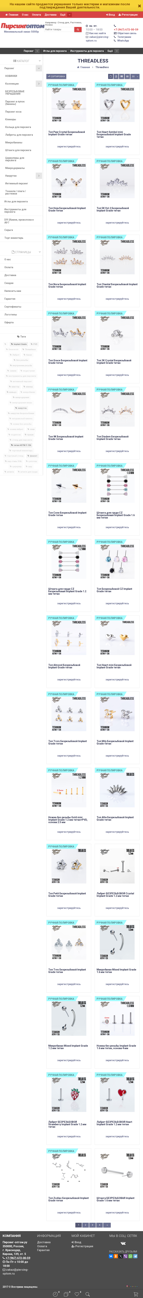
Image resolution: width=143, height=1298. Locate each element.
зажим (13, 371)
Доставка (51, 14)
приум (30, 435)
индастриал (29, 371)
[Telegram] (135, 1256)
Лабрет (16, 355)
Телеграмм (124, 37)
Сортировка (57, 76)
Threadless (30, 349)
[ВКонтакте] (111, 1256)
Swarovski (13, 349)
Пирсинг (29, 51)
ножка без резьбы (22, 424)
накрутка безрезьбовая (22, 413)
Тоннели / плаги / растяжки (15, 192)
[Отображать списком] (121, 76)
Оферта (9, 322)
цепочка (32, 461)
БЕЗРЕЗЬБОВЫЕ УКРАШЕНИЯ (14, 92)
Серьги (8, 230)
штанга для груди (28, 472)
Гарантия (9, 298)
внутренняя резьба (22, 365)
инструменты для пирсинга (22, 376)
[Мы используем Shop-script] (133, 1286)
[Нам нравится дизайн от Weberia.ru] (127, 1286)
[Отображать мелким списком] (127, 76)
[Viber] (125, 1256)
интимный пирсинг (22, 381)
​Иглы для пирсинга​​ (55, 51)
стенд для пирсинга (22, 440)
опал (32, 429)
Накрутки (11, 175)
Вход (111, 14)
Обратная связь (126, 33)
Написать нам (12, 291)
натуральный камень (22, 418)
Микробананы (13, 142)
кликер (29, 387)
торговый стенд (15, 456)
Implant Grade (20, 344)
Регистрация (129, 14)
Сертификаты (12, 306)
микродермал (22, 397)
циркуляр (17, 466)
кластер (15, 387)
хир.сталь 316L (14, 461)
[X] (121, 1256)
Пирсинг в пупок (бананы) (15, 102)
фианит (33, 456)
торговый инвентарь (22, 451)
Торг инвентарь (13, 237)
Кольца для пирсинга (18, 127)
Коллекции (12, 83)
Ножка (48, 24)
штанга (10, 472)
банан (29, 355)
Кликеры (10, 119)
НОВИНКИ (11, 76)
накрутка (22, 408)
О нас (25, 14)
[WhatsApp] (130, 1256)
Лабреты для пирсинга (19, 134)
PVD (35, 344)
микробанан (29, 392)
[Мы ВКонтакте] (123, 1243)
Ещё (63, 14)
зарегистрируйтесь (69, 146)
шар (30, 466)
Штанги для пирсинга (18, 150)
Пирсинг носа (13, 111)
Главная (13, 14)
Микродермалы (15, 168)
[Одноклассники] (116, 1256)
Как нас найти (97, 33)
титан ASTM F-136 (22, 445)
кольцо (12, 392)
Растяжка (75, 22)
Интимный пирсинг (16, 183)
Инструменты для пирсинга (87, 51)
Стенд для (63, 22)
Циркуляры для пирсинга (14, 159)
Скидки (8, 283)
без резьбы (22, 360)
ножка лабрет (16, 429)
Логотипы (10, 314)
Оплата (36, 14)
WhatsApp (123, 40)
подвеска (16, 435)
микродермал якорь (22, 403)
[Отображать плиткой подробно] (116, 76)
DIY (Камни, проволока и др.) (19, 221)
